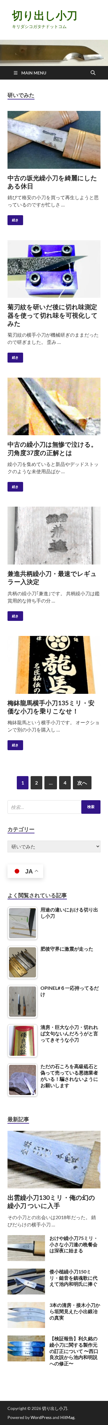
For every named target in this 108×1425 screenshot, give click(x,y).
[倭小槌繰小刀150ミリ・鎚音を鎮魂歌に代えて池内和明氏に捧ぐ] (26, 1272)
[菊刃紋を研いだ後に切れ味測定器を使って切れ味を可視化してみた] (54, 269)
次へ (82, 782)
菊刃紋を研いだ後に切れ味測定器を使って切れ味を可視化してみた (53, 315)
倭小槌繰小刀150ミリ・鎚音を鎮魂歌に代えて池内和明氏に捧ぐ (74, 1278)
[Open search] (93, 73)
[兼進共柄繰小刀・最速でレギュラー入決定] (54, 536)
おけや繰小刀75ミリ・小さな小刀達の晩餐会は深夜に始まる (74, 1244)
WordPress (41, 1417)
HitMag (67, 1417)
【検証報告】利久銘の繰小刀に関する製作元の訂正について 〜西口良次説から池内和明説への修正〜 (74, 1350)
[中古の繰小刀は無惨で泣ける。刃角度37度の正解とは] (54, 407)
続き (13, 218)
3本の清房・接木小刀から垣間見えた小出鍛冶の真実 (75, 1311)
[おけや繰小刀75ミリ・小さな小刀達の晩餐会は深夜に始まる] (26, 1238)
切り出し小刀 (44, 15)
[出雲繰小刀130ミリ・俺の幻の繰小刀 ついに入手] (54, 1134)
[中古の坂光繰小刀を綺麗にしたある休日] (54, 140)
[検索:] (54, 807)
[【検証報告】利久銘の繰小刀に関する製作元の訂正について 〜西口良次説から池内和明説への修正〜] (26, 1339)
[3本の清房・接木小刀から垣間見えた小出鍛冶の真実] (26, 1305)
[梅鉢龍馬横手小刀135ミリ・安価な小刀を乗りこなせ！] (54, 665)
